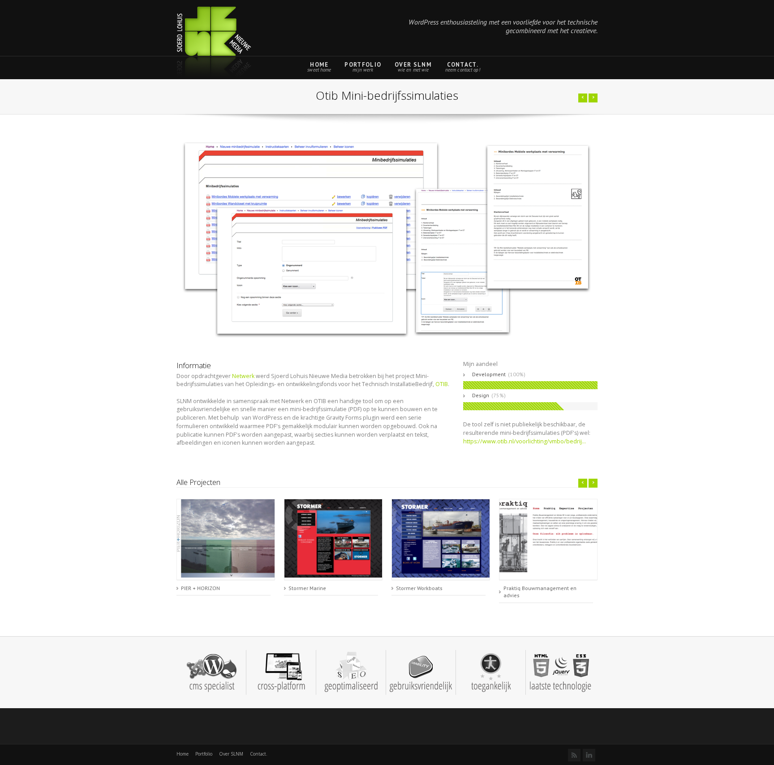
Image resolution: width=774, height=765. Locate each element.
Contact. (462, 64)
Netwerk (243, 376)
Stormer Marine (307, 588)
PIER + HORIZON (200, 588)
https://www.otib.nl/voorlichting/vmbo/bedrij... (524, 441)
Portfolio (362, 64)
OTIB (441, 384)
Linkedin (589, 755)
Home (319, 64)
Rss (574, 755)
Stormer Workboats (419, 588)
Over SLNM (413, 64)
